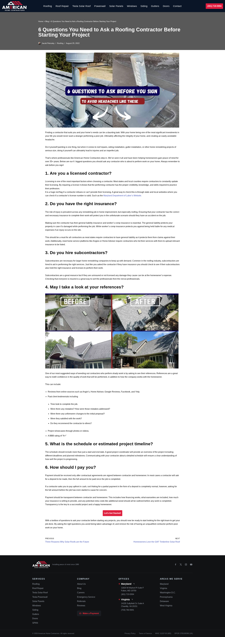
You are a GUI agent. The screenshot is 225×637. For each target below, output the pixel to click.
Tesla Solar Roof (81, 6)
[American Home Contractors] (14, 6)
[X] (180, 564)
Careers (81, 592)
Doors (166, 6)
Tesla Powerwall (40, 597)
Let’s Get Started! (112, 513)
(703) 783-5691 (127, 610)
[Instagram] (186, 564)
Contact (177, 6)
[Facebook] (175, 564)
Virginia (125, 599)
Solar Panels (116, 6)
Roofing (47, 6)
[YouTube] (191, 564)
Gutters (155, 6)
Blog (47, 21)
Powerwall (100, 6)
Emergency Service (86, 597)
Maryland (126, 584)
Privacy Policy (130, 633)
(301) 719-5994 (214, 6)
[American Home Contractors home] (41, 564)
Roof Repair (62, 6)
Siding (143, 6)
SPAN (35, 623)
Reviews (81, 605)
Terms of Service (145, 633)
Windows (132, 6)
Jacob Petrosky (48, 43)
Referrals (81, 601)
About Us (81, 584)
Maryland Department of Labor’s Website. (122, 195)
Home (40, 21)
